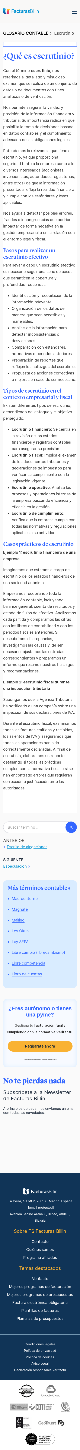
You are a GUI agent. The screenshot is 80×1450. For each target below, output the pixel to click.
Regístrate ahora (40, 1046)
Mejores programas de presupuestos (40, 1294)
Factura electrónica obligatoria (40, 1302)
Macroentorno (25, 898)
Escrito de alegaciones (27, 847)
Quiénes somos (40, 1249)
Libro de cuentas (27, 974)
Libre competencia (28, 963)
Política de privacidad (40, 1351)
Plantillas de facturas (40, 1310)
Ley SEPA (20, 941)
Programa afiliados (40, 1257)
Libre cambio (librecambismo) (38, 952)
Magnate (20, 909)
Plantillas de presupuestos (40, 1318)
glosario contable (25, 33)
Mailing (18, 920)
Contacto (40, 1241)
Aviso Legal (40, 1364)
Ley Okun (20, 931)
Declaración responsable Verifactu (40, 1370)
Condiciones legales (40, 1344)
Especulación (15, 866)
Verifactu (40, 1278)
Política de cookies (40, 1357)
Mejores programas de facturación (40, 1286)
